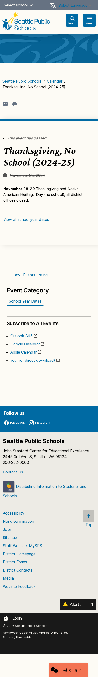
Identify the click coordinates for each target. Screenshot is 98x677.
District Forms (15, 562)
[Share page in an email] (5, 104)
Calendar (54, 81)
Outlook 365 (21, 335)
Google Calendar (25, 344)
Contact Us (13, 472)
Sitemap (10, 537)
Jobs (7, 529)
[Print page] (15, 104)
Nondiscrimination (18, 521)
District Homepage (19, 553)
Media (8, 578)
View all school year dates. (26, 219)
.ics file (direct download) (32, 360)
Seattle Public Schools (22, 81)
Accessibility (13, 513)
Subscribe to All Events (32, 323)
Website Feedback (19, 586)
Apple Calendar (23, 352)
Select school (16, 5)
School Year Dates (25, 301)
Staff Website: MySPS (22, 545)
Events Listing (35, 274)
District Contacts (18, 570)
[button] (31, 5)
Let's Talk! (71, 670)
